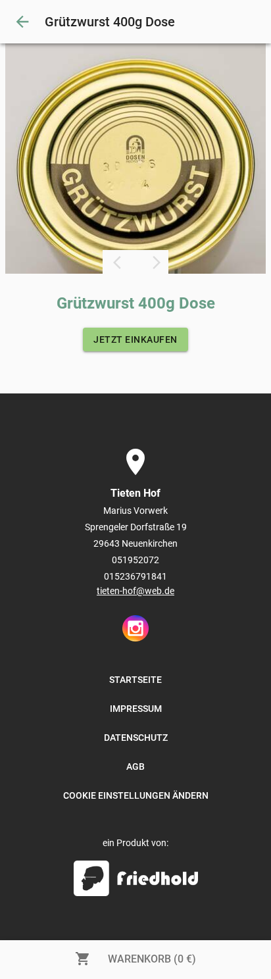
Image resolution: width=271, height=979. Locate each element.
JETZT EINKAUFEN (135, 339)
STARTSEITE (135, 679)
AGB (135, 766)
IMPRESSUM (136, 708)
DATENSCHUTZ (136, 737)
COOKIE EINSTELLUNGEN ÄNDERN (136, 795)
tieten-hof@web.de (135, 591)
